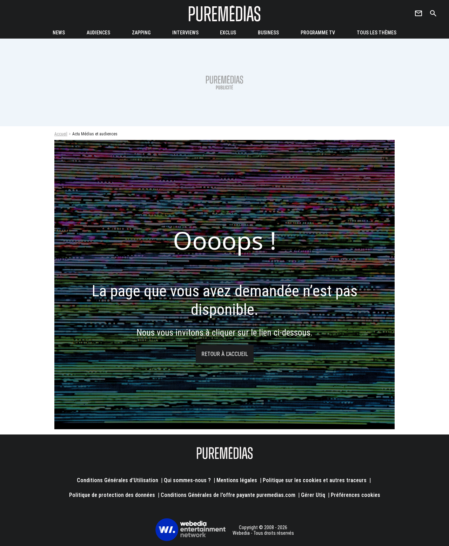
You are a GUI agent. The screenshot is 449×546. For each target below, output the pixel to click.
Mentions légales (236, 480)
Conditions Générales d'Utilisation (117, 480)
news (59, 32)
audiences (98, 32)
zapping (141, 32)
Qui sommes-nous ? (187, 480)
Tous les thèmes (376, 32)
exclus (228, 32)
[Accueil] (224, 13)
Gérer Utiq (313, 495)
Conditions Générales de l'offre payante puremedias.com (228, 495)
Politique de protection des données (112, 495)
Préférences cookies (355, 495)
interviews (185, 32)
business (268, 32)
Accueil (60, 134)
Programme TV (318, 32)
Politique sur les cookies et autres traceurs (315, 480)
